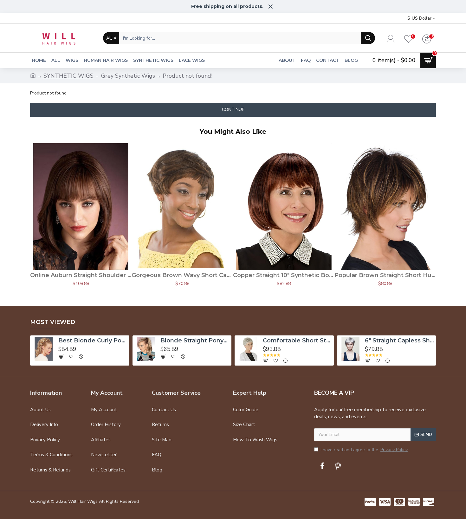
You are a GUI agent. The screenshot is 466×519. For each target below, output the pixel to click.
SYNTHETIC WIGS (68, 76)
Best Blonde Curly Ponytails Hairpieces (93, 340)
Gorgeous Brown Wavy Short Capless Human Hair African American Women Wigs (182, 275)
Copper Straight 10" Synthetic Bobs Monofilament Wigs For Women (283, 275)
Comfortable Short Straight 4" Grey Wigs (297, 340)
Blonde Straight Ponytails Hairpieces (195, 340)
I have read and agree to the (364, 450)
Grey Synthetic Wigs (128, 76)
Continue (233, 110)
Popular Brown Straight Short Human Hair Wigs (385, 275)
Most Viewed (52, 322)
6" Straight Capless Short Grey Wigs (399, 340)
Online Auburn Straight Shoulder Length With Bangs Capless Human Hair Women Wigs (81, 275)
